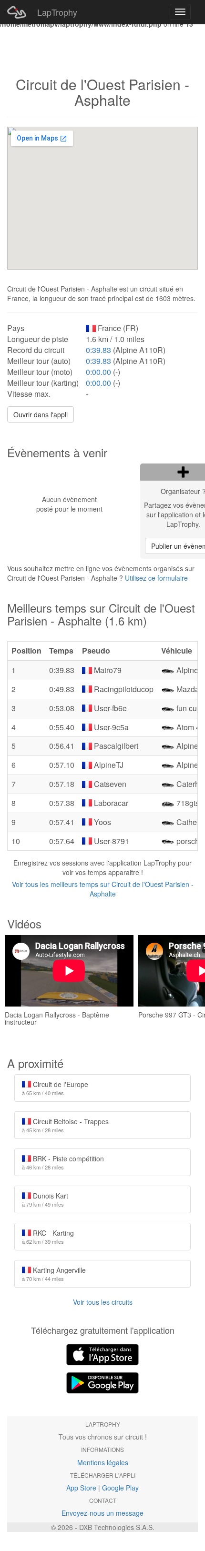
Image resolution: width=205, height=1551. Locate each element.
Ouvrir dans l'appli (40, 414)
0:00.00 (98, 371)
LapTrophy (57, 12)
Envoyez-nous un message (103, 1513)
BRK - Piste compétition (63, 1162)
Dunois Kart (45, 1199)
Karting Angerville (54, 1273)
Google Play (120, 1487)
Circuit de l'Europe (55, 1088)
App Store (81, 1487)
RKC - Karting (48, 1236)
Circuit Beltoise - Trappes (65, 1125)
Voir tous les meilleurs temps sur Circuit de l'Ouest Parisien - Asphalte (103, 888)
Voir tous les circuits (103, 1302)
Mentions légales (102, 1462)
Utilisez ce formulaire (156, 578)
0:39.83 (98, 349)
